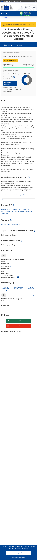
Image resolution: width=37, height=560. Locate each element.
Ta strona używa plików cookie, (11, 546)
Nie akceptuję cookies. (18, 557)
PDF (19, 325)
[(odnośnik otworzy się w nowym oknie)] (7, 7)
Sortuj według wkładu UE (18, 287)
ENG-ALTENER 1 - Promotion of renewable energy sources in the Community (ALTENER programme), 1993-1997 (17, 211)
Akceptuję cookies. (18, 553)
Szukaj (30, 7)
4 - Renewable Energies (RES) (10, 224)
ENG (5, 18)
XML (19, 321)
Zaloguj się (21, 7)
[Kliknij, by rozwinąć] (34, 295)
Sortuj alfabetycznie (6, 287)
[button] (25, 7)
